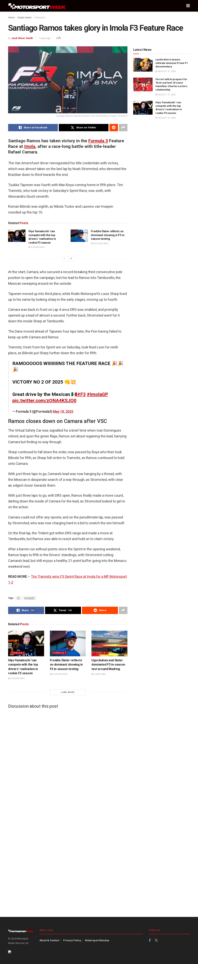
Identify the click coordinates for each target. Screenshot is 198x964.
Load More (68, 692)
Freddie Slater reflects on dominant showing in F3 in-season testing (108, 235)
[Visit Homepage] (37, 6)
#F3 (81, 394)
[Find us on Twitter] (156, 940)
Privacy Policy (72, 940)
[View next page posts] (71, 258)
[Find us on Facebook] (150, 940)
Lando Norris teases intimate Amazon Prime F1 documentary (171, 63)
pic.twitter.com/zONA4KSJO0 (44, 400)
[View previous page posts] (64, 258)
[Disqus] (67, 759)
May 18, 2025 (63, 411)
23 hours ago (100, 243)
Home (11, 17)
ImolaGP (29, 598)
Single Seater (25, 17)
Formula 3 (40, 17)
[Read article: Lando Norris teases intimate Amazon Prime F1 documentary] (143, 65)
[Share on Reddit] (113, 127)
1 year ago (45, 38)
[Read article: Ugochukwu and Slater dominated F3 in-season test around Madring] (109, 643)
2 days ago (99, 674)
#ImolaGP (97, 394)
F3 (18, 598)
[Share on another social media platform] (123, 127)
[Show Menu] (188, 6)
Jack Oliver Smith (22, 38)
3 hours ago (37, 247)
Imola (29, 146)
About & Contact (49, 940)
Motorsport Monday (97, 940)
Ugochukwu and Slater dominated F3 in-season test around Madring (108, 664)
